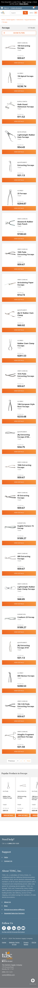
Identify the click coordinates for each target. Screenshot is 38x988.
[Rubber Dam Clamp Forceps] (10, 347)
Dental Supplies (10, 20)
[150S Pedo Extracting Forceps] (10, 256)
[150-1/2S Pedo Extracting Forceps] (10, 708)
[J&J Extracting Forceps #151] (10, 649)
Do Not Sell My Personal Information (13, 932)
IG (17, 927)
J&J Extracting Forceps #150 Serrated (23, 435)
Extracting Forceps (25, 165)
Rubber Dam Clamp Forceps (25, 344)
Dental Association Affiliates (14, 909)
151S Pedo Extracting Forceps (25, 375)
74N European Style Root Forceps (26, 405)
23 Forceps (22, 193)
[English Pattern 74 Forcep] (10, 529)
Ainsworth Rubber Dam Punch (25, 222)
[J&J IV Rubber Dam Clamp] (10, 317)
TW (8, 927)
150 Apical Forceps (25, 76)
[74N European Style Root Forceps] (10, 408)
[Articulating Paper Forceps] (10, 286)
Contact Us (8, 861)
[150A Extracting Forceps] (10, 469)
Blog (6, 906)
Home (4, 942)
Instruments (20, 20)
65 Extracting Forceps (23, 496)
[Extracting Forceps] (10, 169)
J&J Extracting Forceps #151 (23, 646)
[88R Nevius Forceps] (10, 679)
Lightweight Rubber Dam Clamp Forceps (26, 588)
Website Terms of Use (14, 943)
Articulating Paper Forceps (25, 283)
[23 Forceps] (10, 197)
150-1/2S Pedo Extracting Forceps (25, 705)
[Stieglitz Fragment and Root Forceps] (10, 738)
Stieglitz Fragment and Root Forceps (25, 735)
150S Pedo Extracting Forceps (25, 253)
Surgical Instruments (30, 20)
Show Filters (19, 33)
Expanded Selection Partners (14, 913)
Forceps (5, 22)
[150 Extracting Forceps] (10, 49)
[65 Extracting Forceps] (10, 499)
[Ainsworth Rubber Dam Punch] (10, 225)
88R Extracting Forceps (23, 557)
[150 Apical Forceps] (10, 80)
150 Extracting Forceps (23, 47)
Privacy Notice (26, 943)
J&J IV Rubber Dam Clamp (25, 314)
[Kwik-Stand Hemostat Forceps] (10, 108)
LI (12, 927)
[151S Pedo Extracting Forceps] (10, 377)
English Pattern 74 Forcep (25, 527)
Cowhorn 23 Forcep (25, 617)
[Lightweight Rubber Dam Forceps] (10, 138)
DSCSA (34, 942)
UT (22, 927)
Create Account (16, 8)
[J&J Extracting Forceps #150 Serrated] (10, 438)
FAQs (6, 857)
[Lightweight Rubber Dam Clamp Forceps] (10, 590)
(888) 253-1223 (13, 843)
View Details (19, 63)
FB (3, 927)
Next (28, 761)
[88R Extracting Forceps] (10, 560)
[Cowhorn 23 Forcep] (10, 621)
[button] (25, 12)
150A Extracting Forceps (24, 466)
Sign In (6, 8)
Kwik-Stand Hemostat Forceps (25, 105)
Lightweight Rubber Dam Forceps (26, 136)
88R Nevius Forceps (25, 676)
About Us (7, 902)
